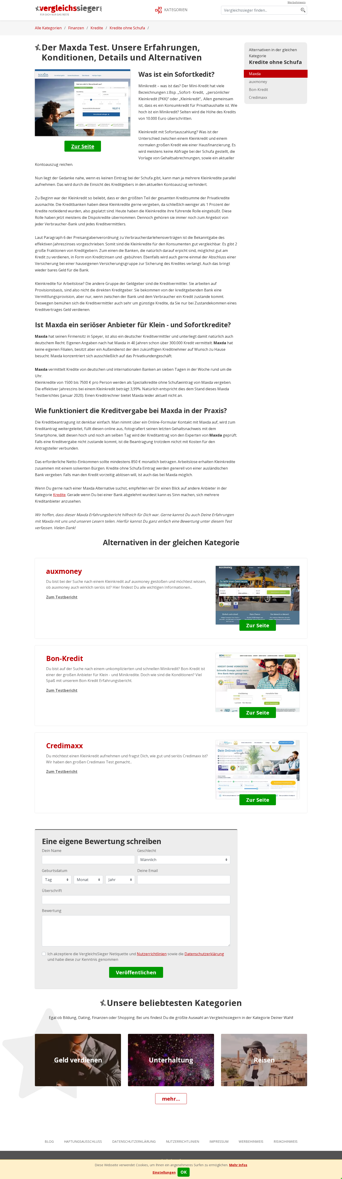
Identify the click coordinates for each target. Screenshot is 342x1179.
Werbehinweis (251, 1141)
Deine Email (147, 870)
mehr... (171, 1098)
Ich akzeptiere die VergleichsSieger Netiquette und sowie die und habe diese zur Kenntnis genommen (135, 956)
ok (184, 1172)
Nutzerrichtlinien (182, 1141)
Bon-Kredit (258, 89)
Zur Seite (82, 146)
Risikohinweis (286, 1141)
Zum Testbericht (61, 597)
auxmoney (258, 81)
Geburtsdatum (54, 870)
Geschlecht (146, 850)
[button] (164, 1172)
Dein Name (51, 850)
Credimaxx (258, 97)
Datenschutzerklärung (134, 1141)
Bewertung (51, 910)
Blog (49, 1141)
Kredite (59, 494)
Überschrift (52, 890)
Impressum (218, 1141)
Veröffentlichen (136, 972)
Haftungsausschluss (83, 1141)
